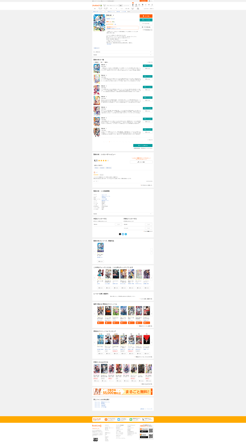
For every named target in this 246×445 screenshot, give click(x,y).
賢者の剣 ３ (104, 86)
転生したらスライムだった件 (108, 347)
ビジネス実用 (132, 8)
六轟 (98, 320)
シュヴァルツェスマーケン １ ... (146, 282)
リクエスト (118, 436)
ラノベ (122, 8)
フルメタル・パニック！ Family (131, 347)
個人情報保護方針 (130, 431)
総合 (95, 8)
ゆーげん (140, 283)
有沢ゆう (121, 320)
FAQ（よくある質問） (120, 433)
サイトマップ (129, 435)
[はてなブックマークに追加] (126, 234)
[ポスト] (120, 234)
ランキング (107, 430)
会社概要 (129, 426)
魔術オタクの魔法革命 (131, 318)
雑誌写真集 (138, 8)
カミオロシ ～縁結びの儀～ (141, 376)
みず (148, 320)
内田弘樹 (148, 283)
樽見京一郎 (107, 320)
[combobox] (113, 5)
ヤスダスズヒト (149, 349)
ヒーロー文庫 (104, 199)
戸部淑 (133, 283)
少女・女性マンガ (106, 8)
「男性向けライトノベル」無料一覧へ (145, 326)
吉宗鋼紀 (144, 283)
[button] (100, 261)
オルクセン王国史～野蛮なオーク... (108, 318)
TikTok (106, 438)
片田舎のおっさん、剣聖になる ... (123, 347)
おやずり (100, 320)
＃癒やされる (108, 167)
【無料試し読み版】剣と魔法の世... (100, 318)
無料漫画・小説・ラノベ (109, 427)
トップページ (107, 426)
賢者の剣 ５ (104, 107)
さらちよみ (113, 18)
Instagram (106, 436)
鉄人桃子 (125, 283)
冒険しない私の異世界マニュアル (123, 318)
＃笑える (96, 167)
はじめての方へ (146, 8)
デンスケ (137, 320)
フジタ (125, 320)
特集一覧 (106, 429)
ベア (96, 172)
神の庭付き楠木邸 (115, 347)
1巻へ (102, 62)
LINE (106, 434)
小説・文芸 (127, 8)
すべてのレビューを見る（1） (146, 185)
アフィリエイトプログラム (120, 438)
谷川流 (98, 283)
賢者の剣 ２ (104, 75)
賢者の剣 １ (104, 64)
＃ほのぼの (102, 167)
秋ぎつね (121, 283)
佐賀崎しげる (122, 349)
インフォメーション (119, 434)
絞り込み (104, 5)
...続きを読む (108, 44)
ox (116, 349)
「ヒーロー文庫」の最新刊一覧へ (146, 298)
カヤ (113, 320)
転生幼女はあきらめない (115, 318)
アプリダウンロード (119, 429)
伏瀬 (105, 349)
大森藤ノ (144, 349)
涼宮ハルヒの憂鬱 (100, 281)
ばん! (140, 320)
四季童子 (133, 349)
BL (111, 8)
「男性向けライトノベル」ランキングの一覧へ (143, 356)
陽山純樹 (108, 18)
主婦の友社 (104, 197)
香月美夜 (98, 349)
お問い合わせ (118, 435)
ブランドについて (130, 427)
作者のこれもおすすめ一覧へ (147, 384)
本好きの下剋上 (100, 346)
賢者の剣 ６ (104, 117)
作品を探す (118, 427)
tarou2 (117, 283)
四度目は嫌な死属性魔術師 (139, 318)
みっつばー (109, 349)
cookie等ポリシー (130, 434)
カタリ (129, 320)
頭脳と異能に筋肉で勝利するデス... (108, 282)
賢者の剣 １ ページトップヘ (146, 408)
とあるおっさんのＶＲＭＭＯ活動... (139, 347)
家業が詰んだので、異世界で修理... (123, 282)
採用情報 (129, 429)
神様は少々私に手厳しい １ (131, 281)
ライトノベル (104, 194)
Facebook (106, 440)
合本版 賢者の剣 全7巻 (100, 255)
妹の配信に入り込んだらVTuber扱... (146, 318)
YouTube (106, 439)
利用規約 (129, 430)
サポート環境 (118, 431)
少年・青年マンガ (100, 8)
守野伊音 (129, 283)
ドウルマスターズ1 (115, 281)
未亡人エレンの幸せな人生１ (134, 376)
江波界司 (144, 320)
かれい (132, 320)
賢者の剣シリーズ (105, 200)
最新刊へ (106, 62)
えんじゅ (114, 349)
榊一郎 (137, 283)
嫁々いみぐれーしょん (139, 281)
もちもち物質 (107, 283)
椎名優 (102, 349)
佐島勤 (114, 283)
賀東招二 (129, 349)
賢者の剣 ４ (104, 96)
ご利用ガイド (152, 8)
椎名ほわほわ (138, 349)
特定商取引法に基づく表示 (132, 433)
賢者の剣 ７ (104, 128)
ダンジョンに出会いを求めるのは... (146, 347)
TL (116, 8)
